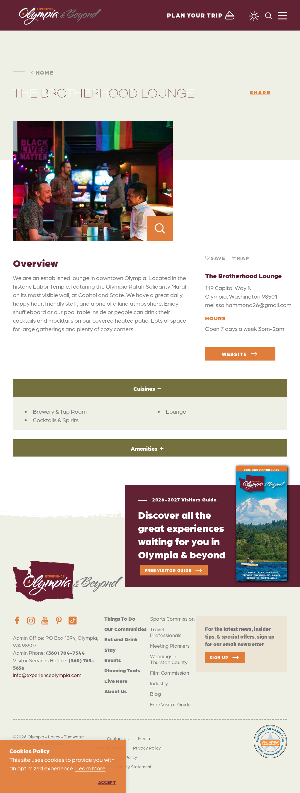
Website (234, 354)
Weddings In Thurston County (169, 659)
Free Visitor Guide (170, 704)
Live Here (115, 681)
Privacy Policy (147, 747)
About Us (115, 691)
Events (112, 660)
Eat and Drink (121, 639)
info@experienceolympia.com (47, 675)
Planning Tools (122, 670)
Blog (155, 694)
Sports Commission (172, 618)
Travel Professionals (165, 632)
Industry (159, 683)
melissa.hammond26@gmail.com (248, 304)
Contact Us (118, 738)
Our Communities (125, 629)
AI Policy (128, 757)
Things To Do (119, 618)
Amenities (144, 448)
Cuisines (144, 388)
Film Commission (169, 672)
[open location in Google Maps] (230, 181)
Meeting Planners (170, 645)
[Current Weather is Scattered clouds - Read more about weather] (254, 16)
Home (44, 72)
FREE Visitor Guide (168, 570)
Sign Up (219, 657)
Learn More (90, 768)
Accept (107, 782)
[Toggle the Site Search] (268, 15)
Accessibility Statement (128, 766)
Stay (110, 649)
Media (144, 738)
